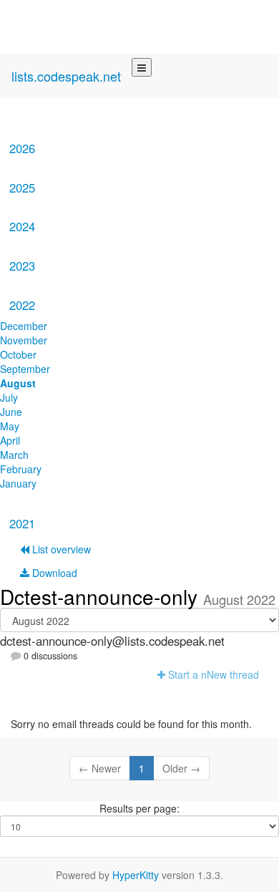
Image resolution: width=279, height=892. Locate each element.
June (11, 411)
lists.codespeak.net (66, 76)
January (18, 483)
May (9, 426)
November (23, 340)
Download (53, 573)
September (25, 369)
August (18, 383)
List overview (60, 549)
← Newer (100, 768)
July (9, 397)
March (14, 454)
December (23, 326)
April (10, 440)
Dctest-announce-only (101, 596)
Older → (181, 768)
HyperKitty (135, 875)
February (20, 469)
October (18, 354)
